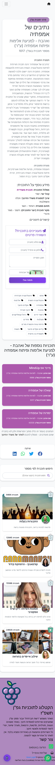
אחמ (42, 295)
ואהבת (41, 310)
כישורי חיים (39, 315)
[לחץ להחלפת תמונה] (36, 272)
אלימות (17, 300)
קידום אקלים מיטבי (35, 329)
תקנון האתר (31, 757)
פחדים (26, 319)
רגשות (17, 329)
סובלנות (40, 319)
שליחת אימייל (41, 752)
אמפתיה (40, 305)
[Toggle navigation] (6, 4)
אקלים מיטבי (23, 305)
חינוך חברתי (25, 310)
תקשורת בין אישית (36, 334)
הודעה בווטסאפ (38, 747)
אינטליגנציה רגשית (36, 300)
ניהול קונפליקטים (19, 315)
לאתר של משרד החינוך (12, 434)
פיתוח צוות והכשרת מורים (33, 324)
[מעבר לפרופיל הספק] (44, 519)
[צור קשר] (47, 757)
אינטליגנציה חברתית (23, 295)
